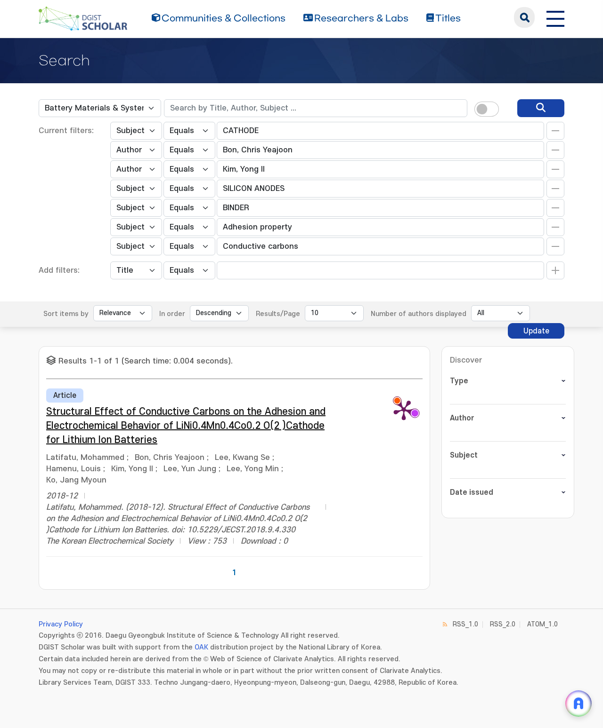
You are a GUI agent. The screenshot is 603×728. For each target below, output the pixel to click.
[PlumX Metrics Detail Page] (403, 409)
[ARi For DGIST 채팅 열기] (578, 703)
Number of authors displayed (418, 314)
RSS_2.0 (502, 624)
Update (536, 331)
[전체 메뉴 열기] (555, 17)
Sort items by (66, 314)
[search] (540, 108)
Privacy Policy (61, 624)
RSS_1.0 (465, 624)
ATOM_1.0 (542, 624)
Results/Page (278, 314)
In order (172, 314)
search (524, 17)
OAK (201, 647)
